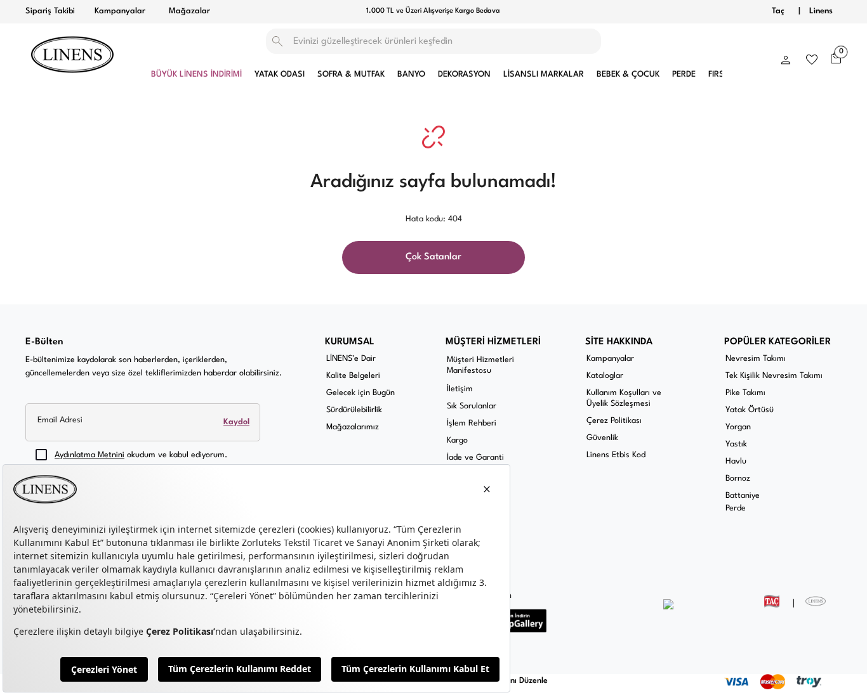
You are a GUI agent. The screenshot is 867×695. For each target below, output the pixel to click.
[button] (785, 57)
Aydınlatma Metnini (89, 455)
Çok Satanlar (433, 257)
